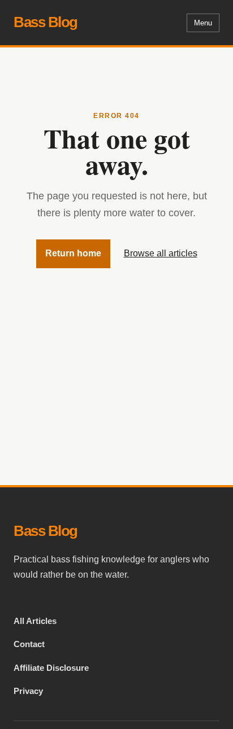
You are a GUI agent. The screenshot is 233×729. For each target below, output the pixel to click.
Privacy (28, 691)
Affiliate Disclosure (51, 668)
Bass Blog (45, 22)
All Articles (35, 621)
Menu (203, 23)
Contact (29, 644)
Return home (73, 253)
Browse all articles (160, 253)
